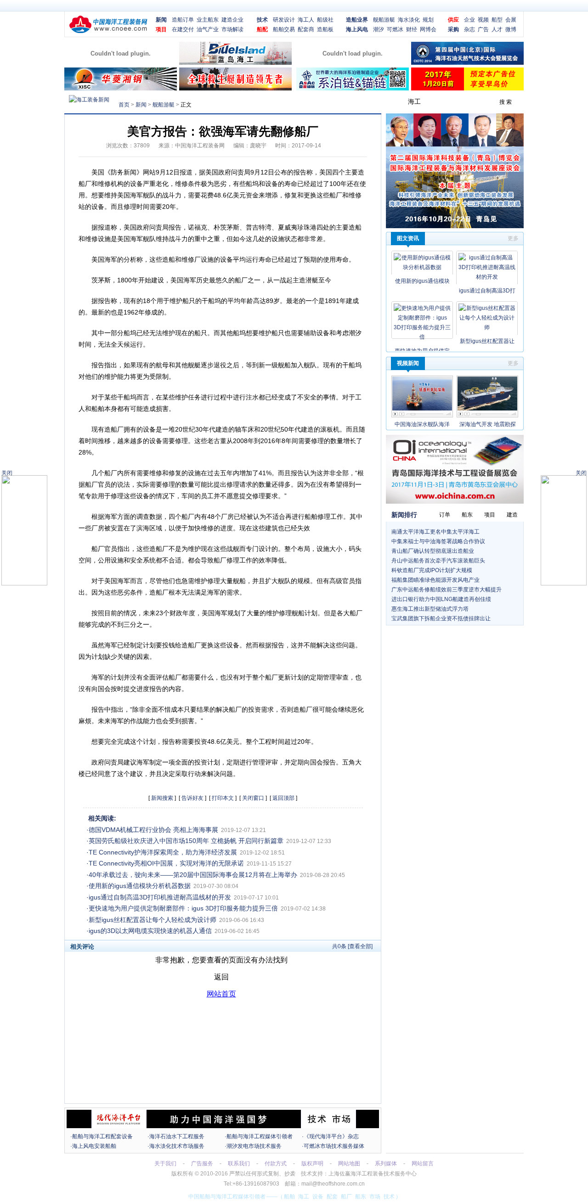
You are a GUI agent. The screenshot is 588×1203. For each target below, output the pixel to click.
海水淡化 (409, 20)
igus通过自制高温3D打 (487, 290)
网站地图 (349, 1163)
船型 (497, 20)
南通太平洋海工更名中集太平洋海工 (435, 531)
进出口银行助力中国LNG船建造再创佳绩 (441, 599)
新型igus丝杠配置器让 (487, 341)
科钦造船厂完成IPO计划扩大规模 (431, 570)
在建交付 (183, 29)
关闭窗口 (253, 798)
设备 (317, 1196)
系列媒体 (386, 1163)
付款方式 (276, 1163)
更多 (513, 238)
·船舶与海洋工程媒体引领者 (259, 1136)
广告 (483, 29)
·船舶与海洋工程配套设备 (101, 1136)
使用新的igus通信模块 (422, 281)
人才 (497, 29)
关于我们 (165, 1163)
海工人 (306, 20)
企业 (469, 20)
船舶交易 (284, 29)
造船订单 (183, 20)
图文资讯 (408, 238)
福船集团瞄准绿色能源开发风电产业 (435, 580)
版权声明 (312, 1163)
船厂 (346, 1196)
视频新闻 (408, 363)
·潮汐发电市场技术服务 (253, 1146)
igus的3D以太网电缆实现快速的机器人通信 (150, 930)
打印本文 (223, 798)
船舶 (289, 1196)
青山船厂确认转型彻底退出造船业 (432, 551)
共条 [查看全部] (352, 946)
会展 (510, 20)
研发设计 (284, 20)
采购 (453, 29)
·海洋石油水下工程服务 (175, 1136)
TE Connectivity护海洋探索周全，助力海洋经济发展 (163, 852)
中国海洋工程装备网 (200, 145)
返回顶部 (283, 798)
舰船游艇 (384, 20)
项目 (161, 29)
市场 (374, 1196)
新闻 (161, 20)
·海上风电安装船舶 (93, 1146)
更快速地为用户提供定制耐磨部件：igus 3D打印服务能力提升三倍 (183, 908)
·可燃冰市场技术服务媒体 (333, 1146)
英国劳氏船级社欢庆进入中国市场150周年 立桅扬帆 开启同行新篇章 (186, 840)
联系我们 (239, 1163)
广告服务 (202, 1163)
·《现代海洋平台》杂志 (330, 1136)
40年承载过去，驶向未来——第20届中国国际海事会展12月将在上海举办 (193, 874)
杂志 (469, 29)
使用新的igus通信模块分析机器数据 (140, 885)
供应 (453, 20)
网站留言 (423, 1163)
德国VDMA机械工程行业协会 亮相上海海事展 (153, 829)
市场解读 (232, 29)
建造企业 (232, 20)
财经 (411, 29)
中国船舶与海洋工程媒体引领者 (227, 1196)
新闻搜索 (162, 798)
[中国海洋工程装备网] (108, 31)
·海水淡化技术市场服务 (175, 1146)
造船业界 (357, 20)
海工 (303, 1196)
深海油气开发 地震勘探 (487, 424)
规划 (428, 20)
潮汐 (378, 29)
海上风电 (357, 29)
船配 (262, 29)
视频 (483, 20)
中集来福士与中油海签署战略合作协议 (438, 541)
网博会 (428, 29)
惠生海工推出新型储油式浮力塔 (430, 609)
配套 (332, 1196)
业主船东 (208, 20)
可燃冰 (395, 29)
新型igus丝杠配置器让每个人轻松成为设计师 (152, 919)
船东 (360, 1196)
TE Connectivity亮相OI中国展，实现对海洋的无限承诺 (166, 863)
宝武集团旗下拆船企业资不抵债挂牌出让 (441, 618)
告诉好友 (192, 798)
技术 (262, 20)
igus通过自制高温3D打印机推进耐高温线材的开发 (160, 897)
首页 (124, 104)
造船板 (325, 29)
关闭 (581, 473)
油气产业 (208, 29)
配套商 (306, 29)
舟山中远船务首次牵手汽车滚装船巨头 (438, 560)
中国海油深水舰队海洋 (422, 424)
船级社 (325, 20)
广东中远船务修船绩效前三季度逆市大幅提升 (446, 589)
